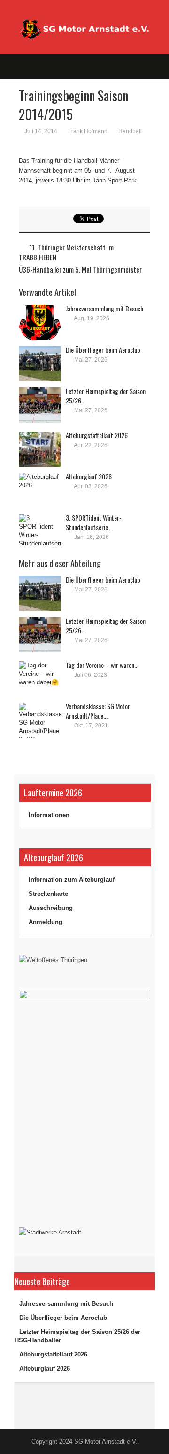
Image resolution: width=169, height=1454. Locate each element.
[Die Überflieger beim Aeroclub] (40, 363)
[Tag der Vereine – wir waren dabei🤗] (40, 679)
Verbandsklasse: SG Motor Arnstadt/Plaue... (98, 710)
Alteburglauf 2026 (89, 476)
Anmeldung (45, 921)
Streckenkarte (48, 893)
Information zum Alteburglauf (72, 879)
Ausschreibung (51, 907)
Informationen (49, 814)
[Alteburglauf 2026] (40, 490)
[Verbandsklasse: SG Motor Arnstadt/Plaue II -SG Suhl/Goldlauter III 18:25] (40, 720)
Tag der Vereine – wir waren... (102, 665)
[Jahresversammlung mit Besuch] (40, 322)
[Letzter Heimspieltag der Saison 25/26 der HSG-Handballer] (40, 405)
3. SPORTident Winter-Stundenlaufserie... (94, 522)
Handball (130, 131)
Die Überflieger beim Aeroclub (103, 350)
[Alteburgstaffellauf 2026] (40, 449)
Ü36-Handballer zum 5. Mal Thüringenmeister (80, 269)
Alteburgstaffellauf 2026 (97, 435)
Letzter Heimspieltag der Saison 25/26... (106, 395)
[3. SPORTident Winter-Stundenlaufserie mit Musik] (40, 531)
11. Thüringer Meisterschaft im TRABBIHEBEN (66, 252)
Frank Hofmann (88, 131)
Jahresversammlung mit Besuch (104, 308)
